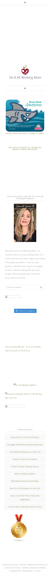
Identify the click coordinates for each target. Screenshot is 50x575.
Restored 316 (42, 565)
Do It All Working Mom (25, 73)
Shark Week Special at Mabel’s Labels (25, 133)
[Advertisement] (25, 32)
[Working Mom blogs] (19, 541)
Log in (37, 571)
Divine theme (26, 565)
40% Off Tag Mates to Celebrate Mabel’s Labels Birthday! (25, 148)
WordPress (27, 571)
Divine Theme (28, 568)
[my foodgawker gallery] (25, 385)
